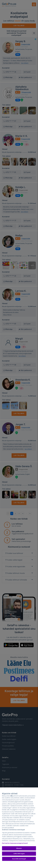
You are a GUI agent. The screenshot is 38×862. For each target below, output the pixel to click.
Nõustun (19, 848)
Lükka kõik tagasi (19, 853)
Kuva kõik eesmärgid (19, 859)
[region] (19, 824)
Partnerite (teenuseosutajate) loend (15, 843)
